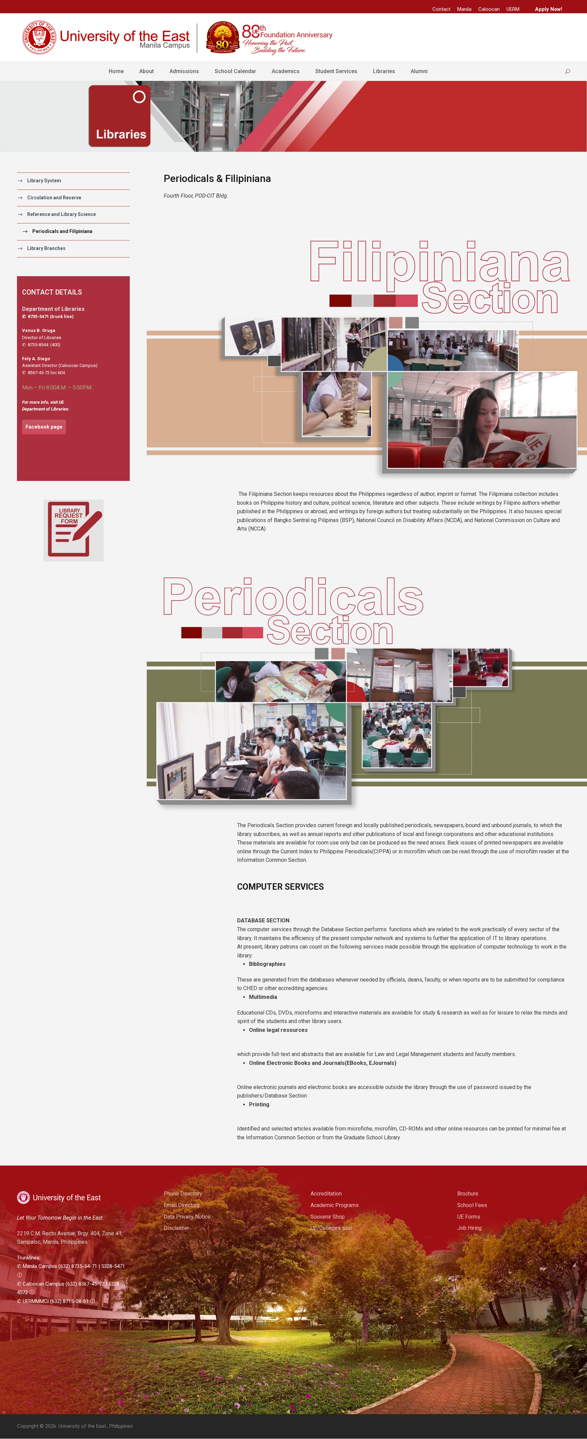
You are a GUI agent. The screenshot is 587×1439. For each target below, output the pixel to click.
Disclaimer (176, 1228)
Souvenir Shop (327, 1217)
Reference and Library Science (61, 214)
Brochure (467, 1193)
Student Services (336, 71)
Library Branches (46, 248)
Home (116, 71)
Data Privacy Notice (187, 1217)
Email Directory (182, 1205)
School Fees (472, 1205)
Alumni (419, 71)
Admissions (184, 71)
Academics (286, 71)
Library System (44, 180)
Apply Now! (548, 9)
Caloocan (489, 9)
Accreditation (326, 1193)
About (146, 71)
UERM (512, 9)
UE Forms (468, 1217)
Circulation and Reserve (54, 197)
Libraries (384, 71)
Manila (464, 9)
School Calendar (235, 71)
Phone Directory (183, 1193)
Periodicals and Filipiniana (62, 231)
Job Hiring (469, 1228)
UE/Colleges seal (331, 1228)
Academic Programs (334, 1205)
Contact (441, 9)
